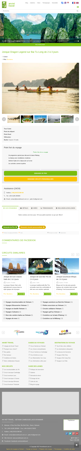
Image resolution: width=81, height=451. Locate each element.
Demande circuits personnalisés (40, 179)
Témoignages (46, 3)
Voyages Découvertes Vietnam (17, 305)
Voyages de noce (12, 318)
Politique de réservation (37, 369)
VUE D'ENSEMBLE (11, 208)
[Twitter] (70, 433)
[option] (40, 28)
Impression (63, 232)
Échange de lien (35, 378)
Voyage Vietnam (21, 41)
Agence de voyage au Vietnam (15, 449)
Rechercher (40, 44)
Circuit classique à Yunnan (11, 378)
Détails (25, 208)
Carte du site (34, 381)
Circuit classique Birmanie (11, 381)
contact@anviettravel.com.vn (20, 199)
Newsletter (55, 3)
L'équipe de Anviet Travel (11, 346)
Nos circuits (11, 41)
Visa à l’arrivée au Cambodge (38, 352)
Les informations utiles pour (38, 361)
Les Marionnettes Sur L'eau (38, 358)
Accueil (4, 41)
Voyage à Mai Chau (62, 355)
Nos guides (7, 352)
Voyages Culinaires (13, 312)
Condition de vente (69, 449)
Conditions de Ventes (10, 358)
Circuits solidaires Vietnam (53, 308)
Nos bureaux (7, 355)
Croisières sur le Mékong (53, 318)
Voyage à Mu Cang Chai (63, 358)
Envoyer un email (53, 232)
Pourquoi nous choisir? (10, 349)
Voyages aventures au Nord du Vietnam (58, 302)
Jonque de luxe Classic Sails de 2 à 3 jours (13, 278)
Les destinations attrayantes (65, 349)
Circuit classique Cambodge (12, 372)
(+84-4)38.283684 (14, 196)
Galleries (32, 3)
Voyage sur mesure (31, 449)
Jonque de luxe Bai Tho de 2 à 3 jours (40, 278)
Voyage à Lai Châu (62, 361)
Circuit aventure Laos (10, 375)
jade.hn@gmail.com (36, 199)
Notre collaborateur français (12, 361)
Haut (21, 232)
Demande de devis (35, 375)
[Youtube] (77, 433)
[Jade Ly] (62, 3)
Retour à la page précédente (11, 232)
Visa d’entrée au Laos (36, 355)
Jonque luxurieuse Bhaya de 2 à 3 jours (66, 278)
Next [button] (77, 119)
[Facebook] (67, 433)
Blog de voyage (34, 384)
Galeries (32, 372)
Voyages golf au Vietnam (52, 312)
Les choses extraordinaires (38, 349)
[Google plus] (74, 433)
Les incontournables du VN (11, 369)
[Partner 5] (63, 332)
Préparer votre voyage (45, 449)
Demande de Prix (40, 173)
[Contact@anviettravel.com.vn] (68, 3)
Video (38, 3)
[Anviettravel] (8, 4)
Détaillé (21, 294)
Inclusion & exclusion (66, 208)
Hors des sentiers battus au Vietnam (19, 315)
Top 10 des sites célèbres (64, 346)
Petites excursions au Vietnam (54, 305)
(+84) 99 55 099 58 (17, 192)
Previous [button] (4, 119)
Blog (26, 3)
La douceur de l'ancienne (64, 352)
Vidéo (35, 208)
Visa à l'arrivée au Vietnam (38, 346)
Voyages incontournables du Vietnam (19, 302)
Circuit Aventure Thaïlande (11, 384)
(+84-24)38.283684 (13, 428)
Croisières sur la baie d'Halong (36, 41)
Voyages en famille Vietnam (16, 308)
